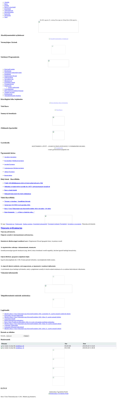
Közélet (6, 5)
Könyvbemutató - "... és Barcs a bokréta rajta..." (19, 212)
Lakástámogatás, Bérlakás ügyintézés (14, 168)
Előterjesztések (8, 77)
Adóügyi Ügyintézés (9, 171)
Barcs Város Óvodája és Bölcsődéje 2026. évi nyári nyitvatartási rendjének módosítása (29, 322)
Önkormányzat (8, 10)
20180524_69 (20, 346)
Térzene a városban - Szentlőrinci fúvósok (17, 201)
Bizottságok (7, 71)
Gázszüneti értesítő (9, 319)
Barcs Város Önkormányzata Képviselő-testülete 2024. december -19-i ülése (27, 208)
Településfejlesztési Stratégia (12, 95)
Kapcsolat (7, 14)
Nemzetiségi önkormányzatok (13, 72)
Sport (5, 17)
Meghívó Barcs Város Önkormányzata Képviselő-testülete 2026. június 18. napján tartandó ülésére (32, 323)
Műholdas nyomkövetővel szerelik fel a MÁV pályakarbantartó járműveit (27, 186)
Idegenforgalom (9, 12)
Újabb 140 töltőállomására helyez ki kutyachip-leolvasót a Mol (23, 183)
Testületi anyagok (9, 92)
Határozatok (7, 86)
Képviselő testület (9, 69)
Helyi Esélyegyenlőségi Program (13, 90)
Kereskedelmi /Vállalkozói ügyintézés (14, 160)
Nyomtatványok (9, 84)
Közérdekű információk (40, 224)
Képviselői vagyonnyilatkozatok (13, 315)
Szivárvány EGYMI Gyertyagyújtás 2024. (17, 205)
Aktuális (6, 2)
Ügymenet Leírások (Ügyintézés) (57, 224)
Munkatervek (8, 81)
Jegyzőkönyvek (8, 79)
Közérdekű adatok (9, 82)
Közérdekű (7, 9)
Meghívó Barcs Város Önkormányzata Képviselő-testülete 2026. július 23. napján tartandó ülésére (32, 317)
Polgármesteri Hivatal (10, 76)
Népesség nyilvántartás (11, 228)
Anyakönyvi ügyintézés (10, 157)
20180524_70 (20, 348)
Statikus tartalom (28, 224)
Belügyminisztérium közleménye (13, 320)
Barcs (6, 4)
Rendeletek (7, 74)
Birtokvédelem (8, 175)
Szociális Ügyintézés (9, 164)
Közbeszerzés (8, 94)
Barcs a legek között (10, 190)
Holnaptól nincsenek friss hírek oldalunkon (17, 194)
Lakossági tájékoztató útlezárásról (14, 327)
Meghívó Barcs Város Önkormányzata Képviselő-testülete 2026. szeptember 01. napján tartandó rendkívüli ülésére (37, 314)
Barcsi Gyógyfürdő (10, 7)
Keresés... (3, 336)
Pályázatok (7, 15)
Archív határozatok (13, 87)
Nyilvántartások (9, 89)
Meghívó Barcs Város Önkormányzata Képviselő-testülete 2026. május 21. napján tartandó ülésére (32, 328)
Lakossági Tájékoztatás (11, 325)
